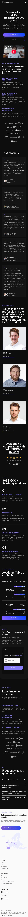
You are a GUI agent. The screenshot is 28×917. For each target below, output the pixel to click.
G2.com (14, 452)
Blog (2, 876)
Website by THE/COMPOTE (6, 915)
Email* (6, 649)
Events (3, 880)
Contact (3, 864)
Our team (3, 862)
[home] (7, 2)
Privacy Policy (4, 866)
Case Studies (4, 878)
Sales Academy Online (6, 883)
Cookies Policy (5, 868)
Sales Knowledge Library (7, 881)
